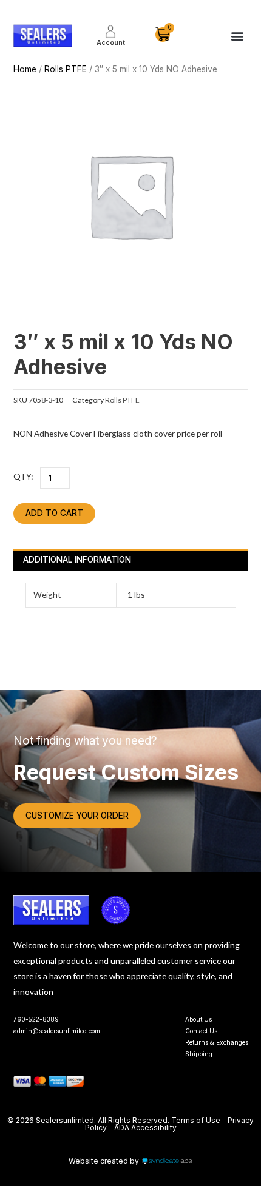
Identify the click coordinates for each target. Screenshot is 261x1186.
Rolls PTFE (65, 69)
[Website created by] (167, 1161)
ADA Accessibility (145, 1127)
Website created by (104, 1160)
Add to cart (54, 513)
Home (24, 69)
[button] (238, 36)
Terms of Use (196, 1120)
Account (111, 42)
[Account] (110, 31)
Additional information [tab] (77, 560)
